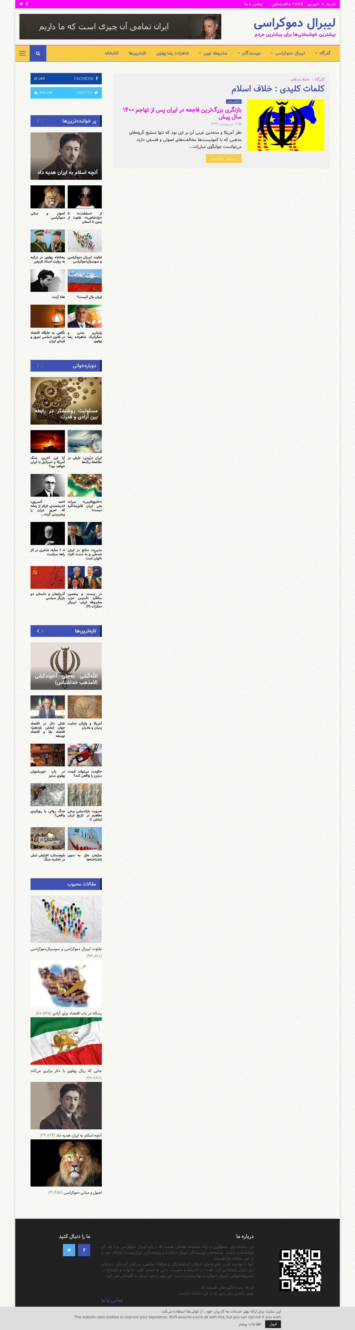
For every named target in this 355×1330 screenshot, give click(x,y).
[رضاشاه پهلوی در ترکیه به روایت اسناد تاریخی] (48, 240)
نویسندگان (251, 53)
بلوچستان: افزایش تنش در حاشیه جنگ (48, 857)
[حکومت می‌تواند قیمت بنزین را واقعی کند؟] (85, 755)
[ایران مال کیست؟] (85, 280)
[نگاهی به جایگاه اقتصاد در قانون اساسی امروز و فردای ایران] (48, 316)
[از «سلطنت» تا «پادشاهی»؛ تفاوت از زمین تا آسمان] (85, 196)
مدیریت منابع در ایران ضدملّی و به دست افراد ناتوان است (85, 554)
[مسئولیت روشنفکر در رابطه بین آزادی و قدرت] (66, 401)
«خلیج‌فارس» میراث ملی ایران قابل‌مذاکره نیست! (85, 506)
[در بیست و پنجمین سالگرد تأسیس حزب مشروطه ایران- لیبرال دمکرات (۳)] (85, 577)
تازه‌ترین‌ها (137, 53)
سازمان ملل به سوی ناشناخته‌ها (85, 857)
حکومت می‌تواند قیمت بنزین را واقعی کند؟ (85, 773)
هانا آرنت (58, 297)
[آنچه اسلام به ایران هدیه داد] (66, 156)
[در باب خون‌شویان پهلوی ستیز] (48, 755)
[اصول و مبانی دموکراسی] (48, 196)
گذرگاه (325, 53)
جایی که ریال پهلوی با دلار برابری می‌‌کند (66, 1070)
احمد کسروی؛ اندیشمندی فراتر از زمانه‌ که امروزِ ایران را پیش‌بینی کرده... (48, 508)
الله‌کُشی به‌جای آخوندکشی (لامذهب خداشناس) (66, 679)
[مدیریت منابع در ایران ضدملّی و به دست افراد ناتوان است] (85, 533)
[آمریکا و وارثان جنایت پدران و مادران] (85, 706)
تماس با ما (253, 4)
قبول (273, 1324)
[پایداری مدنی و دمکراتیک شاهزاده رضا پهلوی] (85, 316)
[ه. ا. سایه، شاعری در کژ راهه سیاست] (48, 533)
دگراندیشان (233, 101)
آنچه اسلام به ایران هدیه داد (67, 172)
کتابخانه (112, 53)
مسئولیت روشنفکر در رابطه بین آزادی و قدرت (66, 414)
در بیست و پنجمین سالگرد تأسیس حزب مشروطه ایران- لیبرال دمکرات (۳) (85, 600)
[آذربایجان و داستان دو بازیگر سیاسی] (48, 577)
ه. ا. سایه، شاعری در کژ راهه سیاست (48, 552)
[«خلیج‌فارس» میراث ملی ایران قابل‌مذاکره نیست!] (85, 485)
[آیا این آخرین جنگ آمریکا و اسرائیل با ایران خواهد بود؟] (48, 441)
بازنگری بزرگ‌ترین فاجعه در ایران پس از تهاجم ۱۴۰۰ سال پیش (182, 113)
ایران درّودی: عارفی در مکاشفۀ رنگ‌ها (85, 460)
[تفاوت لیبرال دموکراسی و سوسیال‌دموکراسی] (85, 240)
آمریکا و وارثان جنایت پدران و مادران (85, 725)
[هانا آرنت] (48, 280)
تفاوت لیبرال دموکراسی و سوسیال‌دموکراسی (85, 259)
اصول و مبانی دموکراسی (48, 215)
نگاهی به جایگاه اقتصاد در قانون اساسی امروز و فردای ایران (48, 337)
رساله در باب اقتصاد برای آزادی (77, 1013)
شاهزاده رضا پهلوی (172, 53)
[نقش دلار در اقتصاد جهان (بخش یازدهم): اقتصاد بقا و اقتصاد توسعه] (48, 706)
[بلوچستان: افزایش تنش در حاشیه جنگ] (48, 838)
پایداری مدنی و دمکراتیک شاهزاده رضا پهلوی (85, 337)
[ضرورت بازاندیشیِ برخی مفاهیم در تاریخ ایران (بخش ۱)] (85, 794)
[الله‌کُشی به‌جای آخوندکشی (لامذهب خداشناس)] (66, 666)
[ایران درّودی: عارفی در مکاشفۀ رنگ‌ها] (85, 441)
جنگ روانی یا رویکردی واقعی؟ (48, 813)
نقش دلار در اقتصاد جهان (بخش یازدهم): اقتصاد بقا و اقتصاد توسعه (48, 730)
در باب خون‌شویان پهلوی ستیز (48, 773)
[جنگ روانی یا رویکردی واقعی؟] (48, 794)
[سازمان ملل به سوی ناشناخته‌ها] (85, 838)
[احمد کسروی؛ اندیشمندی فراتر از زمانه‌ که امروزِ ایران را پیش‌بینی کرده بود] (48, 485)
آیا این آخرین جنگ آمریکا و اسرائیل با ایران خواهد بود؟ (48, 462)
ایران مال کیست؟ (89, 297)
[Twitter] (69, 1250)
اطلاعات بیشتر (249, 1324)
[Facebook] (84, 1250)
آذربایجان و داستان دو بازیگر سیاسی (48, 596)
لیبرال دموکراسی (294, 23)
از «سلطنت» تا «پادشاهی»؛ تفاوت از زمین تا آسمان (85, 217)
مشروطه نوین (215, 53)
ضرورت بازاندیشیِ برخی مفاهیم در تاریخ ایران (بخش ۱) (85, 815)
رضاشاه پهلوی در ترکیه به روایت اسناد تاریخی (48, 259)
